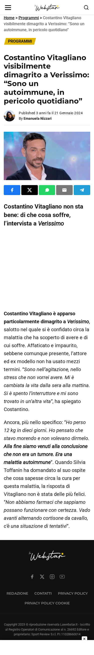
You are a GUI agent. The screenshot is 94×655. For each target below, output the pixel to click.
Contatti (43, 593)
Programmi (29, 17)
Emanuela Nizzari (38, 118)
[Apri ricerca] (86, 7)
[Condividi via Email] (64, 190)
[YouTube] (62, 576)
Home (9, 17)
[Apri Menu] (8, 7)
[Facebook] (32, 576)
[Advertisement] (47, 269)
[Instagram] (52, 576)
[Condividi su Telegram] (82, 190)
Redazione (17, 593)
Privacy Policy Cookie (47, 603)
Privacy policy (73, 593)
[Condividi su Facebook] (12, 190)
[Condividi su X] (29, 190)
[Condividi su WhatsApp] (47, 190)
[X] (42, 576)
